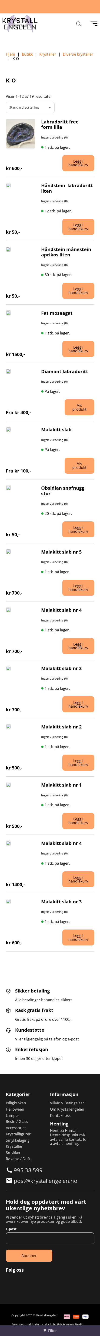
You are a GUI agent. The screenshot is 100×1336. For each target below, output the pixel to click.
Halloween (15, 1109)
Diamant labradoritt (64, 371)
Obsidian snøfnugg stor (62, 491)
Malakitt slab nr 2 (61, 727)
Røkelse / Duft (18, 1159)
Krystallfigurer (18, 1134)
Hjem (10, 54)
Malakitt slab (56, 429)
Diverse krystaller (78, 54)
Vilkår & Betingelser (67, 1103)
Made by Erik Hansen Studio (63, 1324)
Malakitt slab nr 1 (61, 785)
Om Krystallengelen (67, 1109)
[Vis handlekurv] (90, 1326)
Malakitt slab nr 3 (61, 668)
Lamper (12, 1115)
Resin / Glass (17, 1121)
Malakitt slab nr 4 (61, 610)
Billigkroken (16, 1103)
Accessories (16, 1128)
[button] (79, 163)
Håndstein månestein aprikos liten (66, 252)
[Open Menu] (93, 24)
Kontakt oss (60, 1115)
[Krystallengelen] (20, 23)
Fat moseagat (57, 313)
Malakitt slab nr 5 (61, 552)
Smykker (13, 1152)
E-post (11, 1229)
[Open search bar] (78, 24)
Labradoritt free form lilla (60, 124)
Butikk (27, 54)
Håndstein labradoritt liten (67, 188)
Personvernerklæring (25, 1324)
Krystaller (47, 54)
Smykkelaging (18, 1140)
